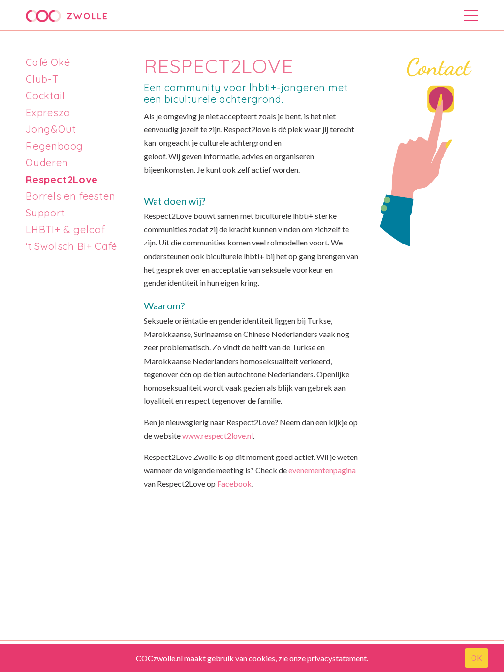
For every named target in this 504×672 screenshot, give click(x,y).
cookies (262, 658)
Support (45, 213)
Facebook (234, 483)
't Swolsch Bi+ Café (71, 246)
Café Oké (48, 62)
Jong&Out (51, 129)
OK (476, 657)
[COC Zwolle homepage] (66, 16)
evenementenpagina (322, 470)
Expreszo (48, 112)
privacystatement (337, 658)
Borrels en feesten (70, 196)
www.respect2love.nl (217, 435)
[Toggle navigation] (471, 17)
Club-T (42, 79)
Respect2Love (62, 179)
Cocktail (45, 96)
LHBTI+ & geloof (65, 229)
